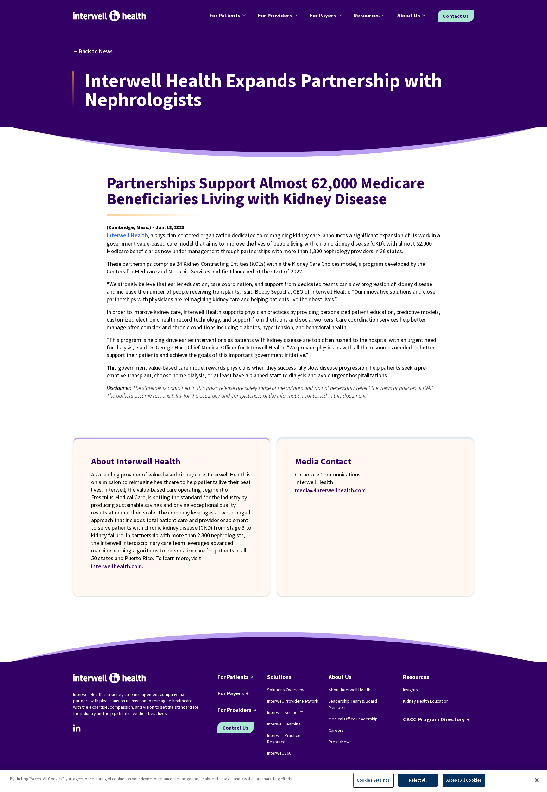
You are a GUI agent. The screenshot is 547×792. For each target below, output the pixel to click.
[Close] (537, 780)
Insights (410, 690)
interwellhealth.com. (117, 566)
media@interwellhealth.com (330, 490)
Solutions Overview (285, 690)
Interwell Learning (284, 724)
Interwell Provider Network (292, 701)
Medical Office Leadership (353, 719)
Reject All (418, 780)
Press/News (340, 741)
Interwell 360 (279, 753)
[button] (228, 16)
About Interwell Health (349, 690)
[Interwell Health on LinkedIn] (77, 728)
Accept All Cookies (463, 780)
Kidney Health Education (426, 701)
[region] (273, 781)
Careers (336, 730)
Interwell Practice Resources (283, 738)
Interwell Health (127, 235)
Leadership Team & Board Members (353, 704)
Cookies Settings (373, 780)
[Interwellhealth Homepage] (109, 16)
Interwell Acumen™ (285, 712)
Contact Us (456, 16)
